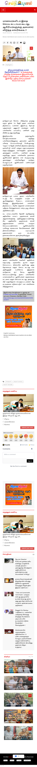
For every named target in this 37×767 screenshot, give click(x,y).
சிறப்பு (6, 419)
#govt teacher (8, 384)
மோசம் (7, 424)
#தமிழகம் (9, 65)
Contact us (27, 760)
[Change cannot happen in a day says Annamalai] (8, 594)
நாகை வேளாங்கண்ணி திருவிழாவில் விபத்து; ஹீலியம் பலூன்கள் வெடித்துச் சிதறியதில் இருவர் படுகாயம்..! (23, 584)
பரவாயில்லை (9, 422)
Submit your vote (27, 427)
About (6, 760)
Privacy (19, 760)
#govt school (18, 381)
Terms (12, 760)
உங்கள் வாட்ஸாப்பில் (11, 294)
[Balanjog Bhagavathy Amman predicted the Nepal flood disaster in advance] (8, 560)
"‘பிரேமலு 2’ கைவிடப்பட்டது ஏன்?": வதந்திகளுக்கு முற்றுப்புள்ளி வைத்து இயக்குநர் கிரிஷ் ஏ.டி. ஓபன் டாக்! (18, 736)
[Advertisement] (18, 100)
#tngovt (8, 381)
